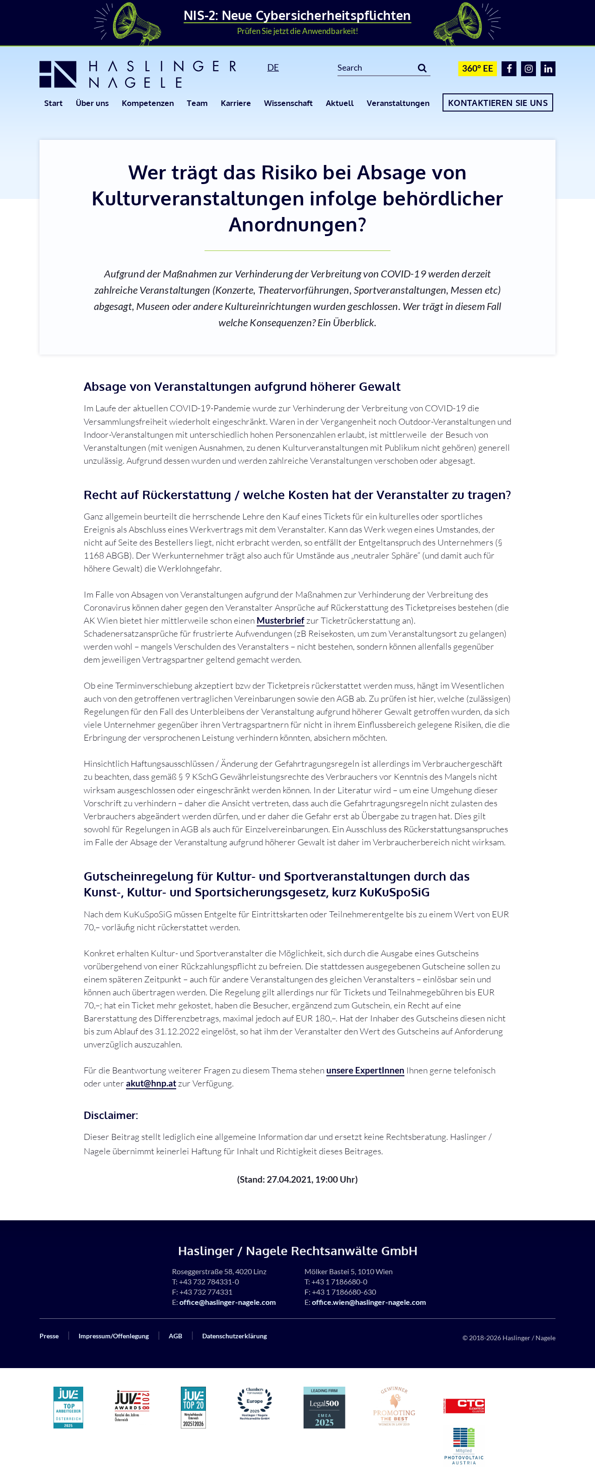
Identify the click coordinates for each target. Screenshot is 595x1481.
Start (53, 103)
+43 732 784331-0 (209, 1281)
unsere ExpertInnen (365, 1070)
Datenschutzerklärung (234, 1336)
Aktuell (340, 103)
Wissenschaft (288, 103)
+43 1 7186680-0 (339, 1281)
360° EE (477, 68)
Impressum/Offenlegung (114, 1336)
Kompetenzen (148, 103)
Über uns (92, 103)
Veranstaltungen (398, 103)
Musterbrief (280, 620)
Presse (49, 1336)
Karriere (236, 103)
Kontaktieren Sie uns (498, 103)
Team (197, 103)
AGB (175, 1336)
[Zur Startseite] (143, 74)
